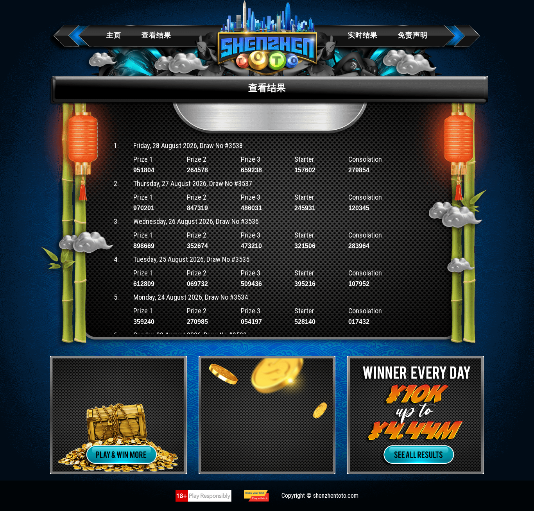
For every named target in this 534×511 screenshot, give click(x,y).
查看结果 (156, 35)
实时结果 (363, 35)
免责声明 (413, 35)
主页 (113, 35)
